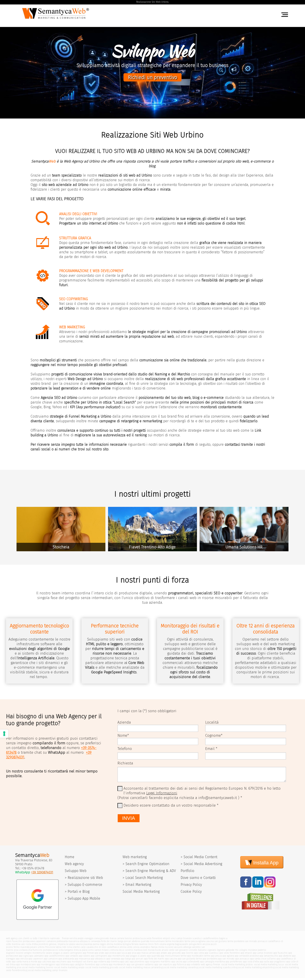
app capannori (35, 958)
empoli (166, 938)
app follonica (179, 964)
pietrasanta (62, 941)
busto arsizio (161, 950)
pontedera (239, 941)
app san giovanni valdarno (140, 964)
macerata (24, 947)
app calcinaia (44, 961)
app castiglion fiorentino (82, 964)
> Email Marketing (137, 884)
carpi (83, 947)
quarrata (145, 941)
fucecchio (17, 941)
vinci (173, 938)
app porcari (137, 958)
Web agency (74, 864)
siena (97, 938)
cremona (113, 950)
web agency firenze (210, 964)
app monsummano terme (173, 955)
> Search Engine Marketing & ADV (149, 871)
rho (236, 950)
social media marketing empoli (253, 967)
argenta (170, 944)
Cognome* (213, 735)
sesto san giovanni (178, 950)
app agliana (228, 955)
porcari (127, 941)
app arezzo (161, 952)
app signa (24, 955)
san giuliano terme (223, 941)
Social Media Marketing (141, 891)
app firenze (88, 952)
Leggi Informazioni (161, 793)
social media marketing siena (178, 967)
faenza (154, 947)
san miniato (251, 941)
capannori (41, 941)
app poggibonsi (278, 961)
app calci (124, 961)
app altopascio (98, 958)
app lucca (122, 952)
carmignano (76, 952)
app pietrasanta (66, 958)
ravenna (143, 944)
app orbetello (193, 964)
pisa (16, 950)
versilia (73, 938)
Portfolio (187, 871)
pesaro (33, 947)
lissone (19, 952)
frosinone (50, 947)
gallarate (230, 950)
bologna (127, 944)
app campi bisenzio (263, 952)
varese (97, 950)
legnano (221, 950)
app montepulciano (26, 964)
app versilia (22, 958)
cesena (162, 944)
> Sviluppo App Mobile (82, 898)
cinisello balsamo (198, 950)
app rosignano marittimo (158, 961)
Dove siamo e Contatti (198, 878)
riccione (169, 947)
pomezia (47, 950)
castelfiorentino (211, 938)
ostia (61, 950)
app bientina (113, 961)
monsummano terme (160, 941)
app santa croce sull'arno (263, 958)
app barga (126, 958)
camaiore (51, 941)
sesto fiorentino (154, 938)
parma (96, 944)
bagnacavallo (181, 944)
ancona (206, 944)
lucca (143, 938)
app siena (199, 952)
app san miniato (226, 958)
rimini (151, 944)
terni (199, 944)
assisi (55, 950)
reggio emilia (106, 944)
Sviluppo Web (75, 871)
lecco (121, 950)
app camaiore (51, 958)
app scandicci (212, 952)
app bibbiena (62, 964)
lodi (145, 950)
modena (118, 944)
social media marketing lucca (268, 964)
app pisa (131, 952)
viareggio (89, 938)
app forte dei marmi (154, 958)
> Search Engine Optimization (146, 864)
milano (105, 950)
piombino (43, 944)
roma (69, 947)
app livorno (187, 952)
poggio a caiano (61, 952)
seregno (28, 952)
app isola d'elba (251, 961)
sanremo (196, 947)
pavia (84, 950)
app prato (99, 952)
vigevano (211, 950)
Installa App (265, 863)
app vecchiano (59, 961)
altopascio (85, 941)
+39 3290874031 (42, 872)
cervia (136, 947)
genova (52, 944)
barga (120, 941)
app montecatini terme (198, 955)
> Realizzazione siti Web (84, 878)
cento (129, 947)
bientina (16, 944)
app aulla (264, 961)
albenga (187, 947)
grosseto (104, 938)
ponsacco (262, 941)
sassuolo (178, 947)
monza (151, 950)
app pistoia (110, 952)
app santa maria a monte (24, 961)
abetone (136, 941)
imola (161, 947)
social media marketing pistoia (237, 964)
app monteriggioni (46, 964)
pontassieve (29, 941)
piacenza (87, 944)
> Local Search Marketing (143, 878)
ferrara (135, 944)
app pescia (216, 955)
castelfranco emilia (116, 947)
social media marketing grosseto (101, 967)
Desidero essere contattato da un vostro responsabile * (170, 805)
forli (157, 944)
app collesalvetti (191, 961)
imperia (61, 944)
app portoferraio (234, 961)
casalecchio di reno (96, 947)
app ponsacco (242, 958)
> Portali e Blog (77, 891)
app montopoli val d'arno (80, 961)
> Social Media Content (199, 857)
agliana (201, 941)
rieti (64, 947)
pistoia (136, 938)
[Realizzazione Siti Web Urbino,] (56, 20)
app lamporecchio (268, 955)
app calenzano (36, 955)
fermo (17, 947)
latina (58, 947)
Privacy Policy (191, 884)
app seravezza (113, 958)
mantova (138, 950)
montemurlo (38, 952)
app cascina (171, 958)
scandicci (197, 938)
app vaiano (84, 955)
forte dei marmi (109, 941)
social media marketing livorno (37, 967)
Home (69, 857)
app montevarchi (117, 964)
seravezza (95, 941)
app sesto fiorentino (229, 952)
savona (79, 944)
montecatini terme (181, 941)
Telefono (124, 748)
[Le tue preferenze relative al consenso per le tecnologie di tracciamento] (4, 733)
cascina (210, 941)
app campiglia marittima (212, 961)
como (91, 950)
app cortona (102, 964)
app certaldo (71, 955)
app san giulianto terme (190, 958)
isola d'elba (32, 944)
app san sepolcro (163, 964)
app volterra (100, 961)
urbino (41, 947)
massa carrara (117, 938)
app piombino (137, 961)
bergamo (68, 950)
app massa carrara (146, 952)
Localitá (212, 722)
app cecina (176, 961)
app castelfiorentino (54, 955)
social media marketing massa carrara (138, 967)
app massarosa (82, 958)
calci (23, 944)
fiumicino (37, 950)
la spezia (70, 944)
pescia (194, 941)
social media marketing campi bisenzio (47, 970)
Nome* (123, 735)
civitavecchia (25, 950)
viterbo (76, 947)
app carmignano (99, 955)
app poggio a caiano (136, 955)
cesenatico (145, 947)
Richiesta (125, 763)
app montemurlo (116, 955)
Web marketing (135, 857)
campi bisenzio (184, 938)
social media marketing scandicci (215, 967)
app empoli (246, 952)
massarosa (73, 941)
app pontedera (210, 958)
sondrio (129, 950)
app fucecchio (280, 952)
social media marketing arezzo (69, 967)
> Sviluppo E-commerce (83, 884)
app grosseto (174, 952)
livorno (128, 938)
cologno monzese (248, 950)
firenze (65, 938)
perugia (192, 944)
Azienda (124, 722)
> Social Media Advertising (201, 864)
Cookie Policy (191, 891)
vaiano (49, 952)
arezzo (80, 938)
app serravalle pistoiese (247, 955)
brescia (77, 950)
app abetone (285, 955)
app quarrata (153, 955)
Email (210, 748)
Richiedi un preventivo (152, 77)
